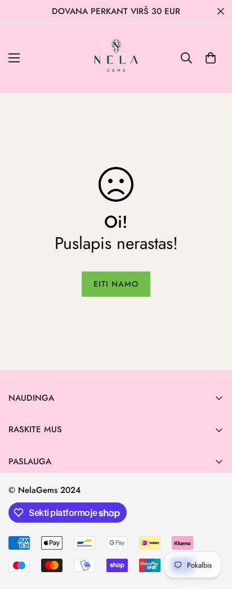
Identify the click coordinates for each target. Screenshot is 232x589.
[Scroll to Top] (211, 529)
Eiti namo (116, 283)
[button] (211, 58)
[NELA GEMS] (116, 58)
